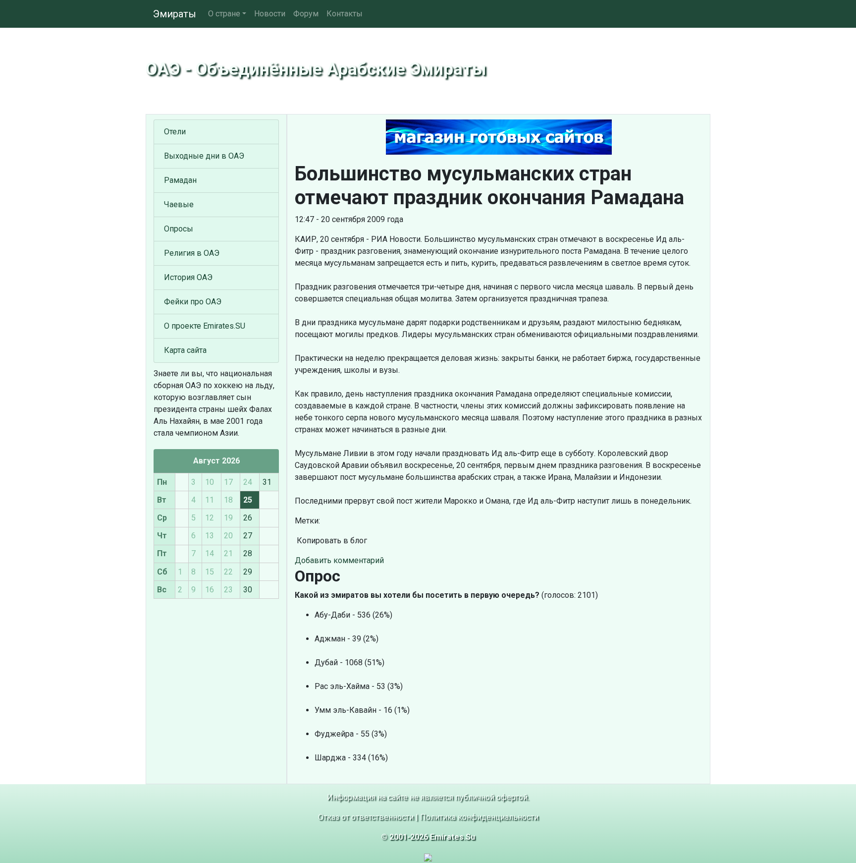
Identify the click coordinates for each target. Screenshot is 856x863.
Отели (175, 131)
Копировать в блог (331, 540)
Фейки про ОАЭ (192, 301)
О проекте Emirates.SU (204, 326)
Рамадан (180, 180)
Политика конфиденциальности (479, 817)
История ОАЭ (188, 277)
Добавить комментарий (339, 560)
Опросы (178, 228)
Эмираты (174, 14)
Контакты (344, 13)
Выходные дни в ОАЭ (204, 156)
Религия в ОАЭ (191, 253)
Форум (306, 13)
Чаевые (179, 204)
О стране (224, 13)
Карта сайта (185, 350)
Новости (269, 13)
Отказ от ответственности (366, 817)
